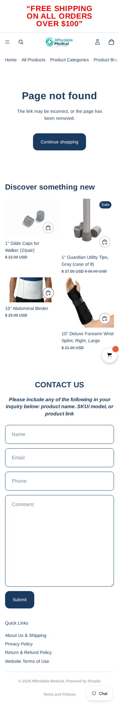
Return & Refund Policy (28, 652)
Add (53, 227)
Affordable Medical (48, 681)
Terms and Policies (59, 694)
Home (11, 59)
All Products (33, 59)
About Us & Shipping (25, 635)
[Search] (21, 42)
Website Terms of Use (27, 661)
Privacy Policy (19, 643)
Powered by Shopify (83, 681)
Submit (20, 599)
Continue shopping (59, 141)
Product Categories (69, 59)
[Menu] (7, 42)
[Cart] (111, 42)
